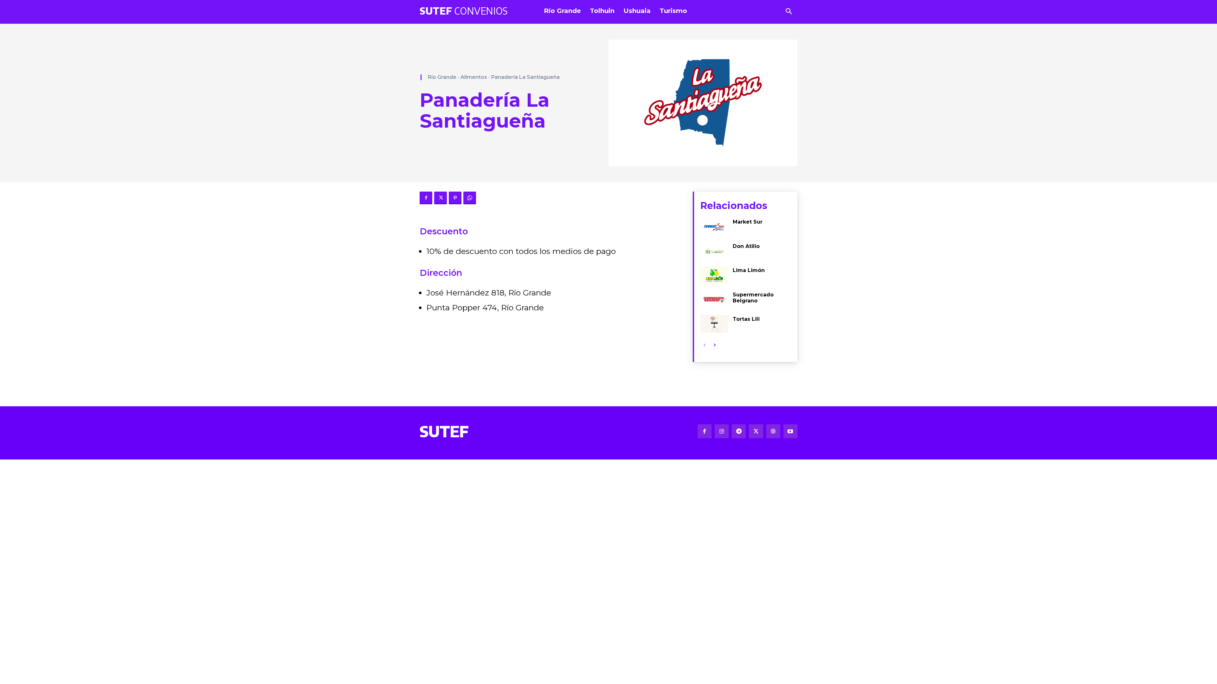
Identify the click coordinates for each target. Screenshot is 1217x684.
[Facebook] (426, 198)
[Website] (773, 431)
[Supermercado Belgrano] (714, 300)
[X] (440, 198)
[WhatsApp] (469, 198)
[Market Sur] (714, 227)
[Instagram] (722, 431)
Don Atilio (746, 246)
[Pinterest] (455, 198)
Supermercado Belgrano (753, 298)
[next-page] (714, 345)
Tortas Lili (746, 319)
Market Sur (748, 222)
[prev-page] (704, 345)
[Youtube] (790, 431)
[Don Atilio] (714, 251)
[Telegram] (739, 431)
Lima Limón (749, 270)
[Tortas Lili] (714, 324)
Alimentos (473, 77)
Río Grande (442, 77)
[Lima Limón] (714, 275)
